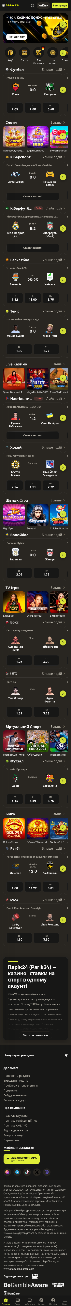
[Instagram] (7, 1172)
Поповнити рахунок (17, 1075)
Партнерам (11, 1140)
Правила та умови (15, 1115)
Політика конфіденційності (21, 1120)
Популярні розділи (19, 1055)
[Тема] (32, 5)
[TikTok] (27, 1172)
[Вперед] (63, 25)
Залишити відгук (15, 1100)
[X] (37, 1172)
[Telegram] (17, 1172)
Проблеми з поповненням (21, 1085)
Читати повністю (35, 1035)
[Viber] (46, 1172)
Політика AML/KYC (15, 1125)
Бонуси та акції (13, 1135)
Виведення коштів (16, 1080)
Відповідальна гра (16, 1130)
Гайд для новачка (15, 1095)
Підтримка (11, 1090)
